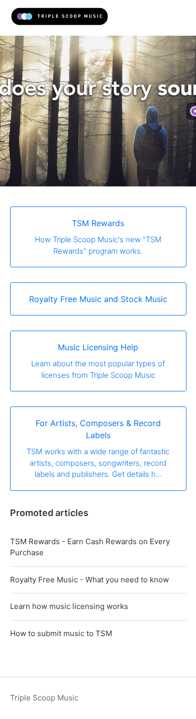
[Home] (60, 23)
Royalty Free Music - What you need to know (89, 579)
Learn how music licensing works (69, 606)
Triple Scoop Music (44, 697)
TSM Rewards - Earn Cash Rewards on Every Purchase (90, 547)
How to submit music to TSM (61, 633)
